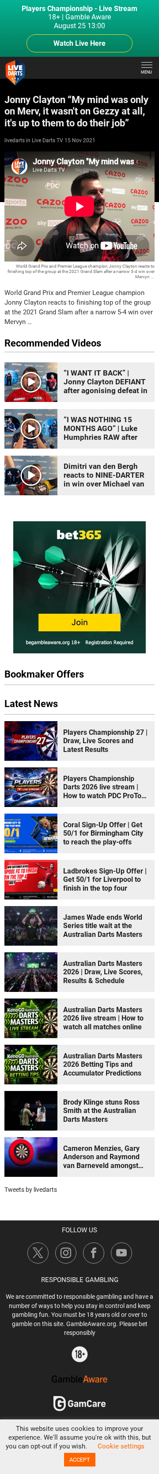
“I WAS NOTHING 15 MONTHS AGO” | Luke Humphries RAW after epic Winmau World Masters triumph (100, 437)
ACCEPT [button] (79, 1459)
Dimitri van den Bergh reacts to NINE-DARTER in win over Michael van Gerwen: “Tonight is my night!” (104, 484)
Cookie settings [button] (121, 1446)
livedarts (14, 140)
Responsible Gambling (79, 1280)
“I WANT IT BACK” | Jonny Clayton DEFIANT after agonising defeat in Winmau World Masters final (106, 390)
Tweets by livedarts (30, 1189)
